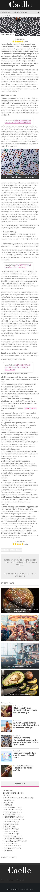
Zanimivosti (10, 848)
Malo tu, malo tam (13, 841)
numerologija (16, 550)
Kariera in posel (12, 838)
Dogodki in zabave (11, 793)
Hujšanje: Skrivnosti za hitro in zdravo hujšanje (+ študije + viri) (17, 367)
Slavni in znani (9, 814)
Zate (7, 851)
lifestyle (5, 550)
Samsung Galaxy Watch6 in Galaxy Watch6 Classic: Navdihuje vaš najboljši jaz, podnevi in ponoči (20, 562)
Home (2, 15)
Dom (5, 795)
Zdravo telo (10, 834)
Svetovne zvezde (13, 819)
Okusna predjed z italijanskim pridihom (20, 694)
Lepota (6, 803)
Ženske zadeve (9, 836)
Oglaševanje (19, 889)
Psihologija (10, 831)
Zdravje (6, 827)
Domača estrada (12, 817)
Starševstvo (9, 822)
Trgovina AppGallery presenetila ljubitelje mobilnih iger (20, 575)
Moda (5, 805)
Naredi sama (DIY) (10, 807)
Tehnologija (8, 824)
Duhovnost (10, 829)
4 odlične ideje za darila (20, 639)
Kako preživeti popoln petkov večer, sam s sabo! (20, 666)
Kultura (6, 800)
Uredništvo (10, 889)
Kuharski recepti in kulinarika (16, 798)
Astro (6, 790)
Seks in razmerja (10, 812)
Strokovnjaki (11, 846)
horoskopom (30, 408)
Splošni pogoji (28, 889)
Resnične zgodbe (11, 810)
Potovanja (9, 843)
